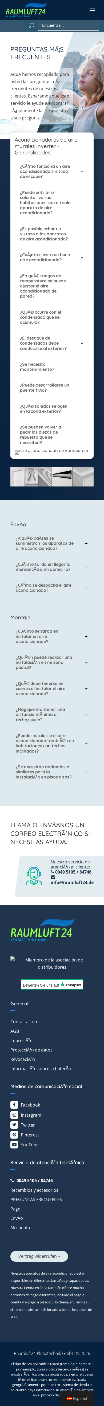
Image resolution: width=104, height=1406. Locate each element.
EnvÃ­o (16, 1218)
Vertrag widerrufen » (39, 1256)
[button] (92, 10)
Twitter (28, 1125)
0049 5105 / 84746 (72, 872)
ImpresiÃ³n (21, 1040)
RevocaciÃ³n (22, 1059)
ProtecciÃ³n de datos (31, 1050)
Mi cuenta (20, 1227)
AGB (14, 1031)
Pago (15, 1209)
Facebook (30, 1105)
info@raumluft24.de (72, 882)
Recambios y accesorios (34, 1190)
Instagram (31, 1115)
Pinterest (30, 1135)
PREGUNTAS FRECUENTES (36, 1199)
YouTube (30, 1145)
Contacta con (23, 1022)
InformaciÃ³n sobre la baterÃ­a (40, 1069)
